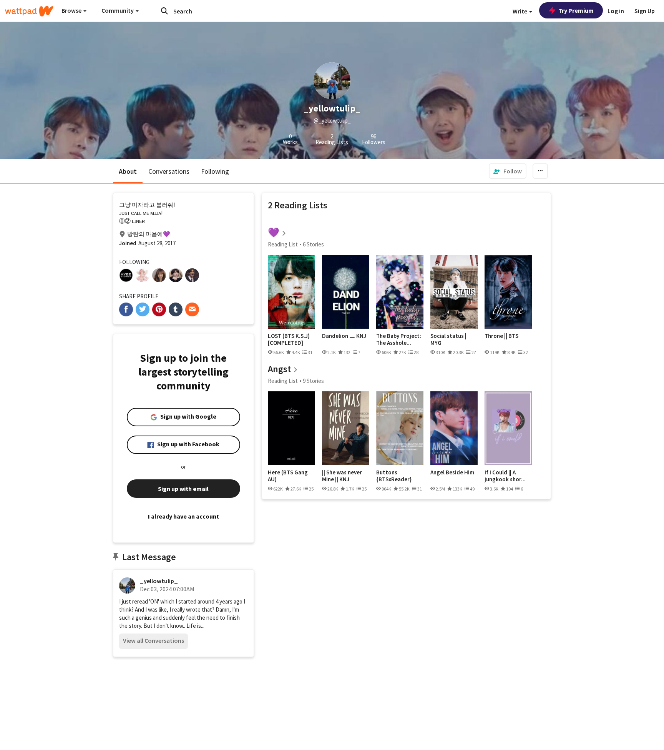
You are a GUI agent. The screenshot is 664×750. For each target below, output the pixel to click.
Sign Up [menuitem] (644, 11)
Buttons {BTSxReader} (394, 475)
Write (520, 11)
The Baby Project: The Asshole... (398, 339)
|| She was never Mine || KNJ (342, 475)
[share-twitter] (142, 309)
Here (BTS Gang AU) (288, 475)
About (128, 171)
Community (118, 10)
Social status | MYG (448, 339)
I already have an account (183, 516)
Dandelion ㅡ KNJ (344, 336)
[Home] (29, 11)
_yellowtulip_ (159, 580)
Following (215, 171)
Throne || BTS (501, 336)
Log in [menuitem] (616, 11)
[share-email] (192, 309)
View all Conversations (153, 640)
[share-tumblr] (176, 309)
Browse (72, 10)
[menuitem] (507, 171)
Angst (279, 369)
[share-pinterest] (159, 309)
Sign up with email (183, 488)
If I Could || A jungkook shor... (505, 475)
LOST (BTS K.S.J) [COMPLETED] (289, 339)
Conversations (168, 171)
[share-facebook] (126, 309)
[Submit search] (164, 11)
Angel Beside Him (452, 472)
